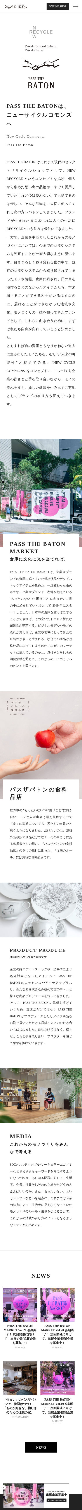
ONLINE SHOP (57, 6)
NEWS (41, 1447)
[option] (41, 493)
